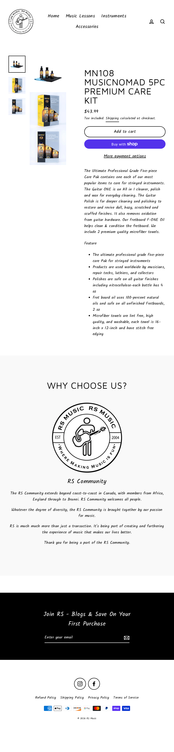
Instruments (113, 16)
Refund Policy (45, 697)
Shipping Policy (72, 697)
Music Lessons (80, 16)
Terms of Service (126, 697)
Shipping (112, 118)
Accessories (87, 27)
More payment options (125, 156)
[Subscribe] (126, 638)
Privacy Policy (98, 697)
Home (53, 16)
